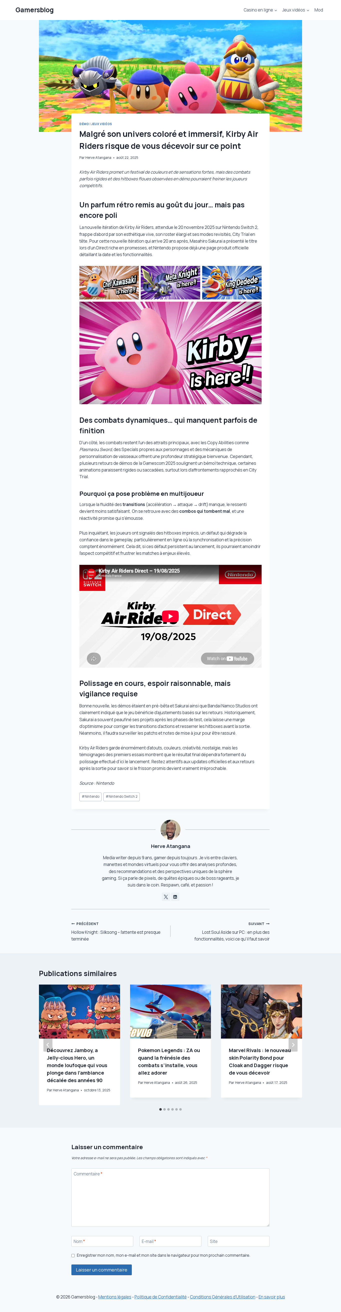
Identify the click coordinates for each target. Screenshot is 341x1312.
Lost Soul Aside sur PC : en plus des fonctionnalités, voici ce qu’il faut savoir (232, 932)
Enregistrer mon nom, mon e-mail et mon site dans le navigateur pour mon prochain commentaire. (163, 1255)
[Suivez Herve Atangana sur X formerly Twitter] (166, 897)
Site (214, 1241)
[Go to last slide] (47, 1045)
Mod (319, 10)
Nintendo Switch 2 (122, 796)
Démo (84, 124)
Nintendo (90, 796)
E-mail (149, 1241)
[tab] (160, 1109)
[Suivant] (293, 1045)
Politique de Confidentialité (161, 1297)
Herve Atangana (98, 157)
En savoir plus (272, 1297)
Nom (79, 1241)
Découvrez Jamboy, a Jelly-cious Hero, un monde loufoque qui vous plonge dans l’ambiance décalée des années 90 (77, 1065)
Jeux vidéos (101, 124)
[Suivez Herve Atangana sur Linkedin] (175, 897)
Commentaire (88, 1174)
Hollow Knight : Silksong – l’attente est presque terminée (116, 932)
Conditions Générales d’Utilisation (222, 1297)
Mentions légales (114, 1297)
